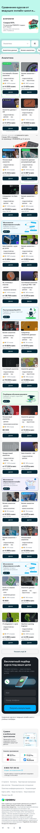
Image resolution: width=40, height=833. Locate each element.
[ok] (14, 828)
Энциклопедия (30, 788)
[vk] (8, 828)
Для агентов (6, 785)
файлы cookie (24, 815)
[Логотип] (20, 800)
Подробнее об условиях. (30, 822)
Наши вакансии (29, 792)
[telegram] (3, 828)
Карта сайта (6, 792)
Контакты (13, 782)
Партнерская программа (27, 782)
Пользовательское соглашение (22, 785)
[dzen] (20, 828)
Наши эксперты (17, 792)
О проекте (5, 782)
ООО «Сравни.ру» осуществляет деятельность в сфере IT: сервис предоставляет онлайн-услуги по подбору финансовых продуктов (19, 805)
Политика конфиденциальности (13, 788)
